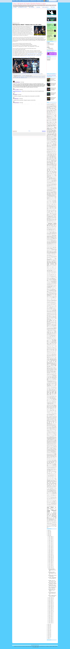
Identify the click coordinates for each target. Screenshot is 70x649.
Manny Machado (54, 332)
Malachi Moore (50, 330)
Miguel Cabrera (54, 355)
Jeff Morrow (50, 279)
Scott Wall (51, 468)
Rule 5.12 (52, 440)
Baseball (49, 134)
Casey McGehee (53, 170)
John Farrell (51, 293)
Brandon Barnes (49, 147)
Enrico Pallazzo (54, 228)
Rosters (51, 410)
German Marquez (50, 247)
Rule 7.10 (53, 447)
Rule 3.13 (53, 431)
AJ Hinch (53, 105)
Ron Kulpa (54, 406)
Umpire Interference (50, 509)
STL (47, 462)
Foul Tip (49, 238)
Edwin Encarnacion (54, 222)
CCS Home (14, 7)
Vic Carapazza (52, 515)
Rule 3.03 (55, 429)
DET (47, 192)
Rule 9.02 (54, 452)
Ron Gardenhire (54, 405)
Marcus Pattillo (49, 334)
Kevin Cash (53, 311)
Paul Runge (52, 384)
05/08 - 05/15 (50, 606)
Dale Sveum (52, 193)
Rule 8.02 (51, 450)
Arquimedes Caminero (49, 127)
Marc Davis (53, 333)
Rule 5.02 (51, 436)
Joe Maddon (50, 290)
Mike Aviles (53, 357)
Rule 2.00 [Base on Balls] (52, 415)
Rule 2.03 (48, 429)
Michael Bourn (54, 352)
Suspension (53, 480)
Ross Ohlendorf (52, 409)
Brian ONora (51, 156)
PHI (52, 378)
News (52, 371)
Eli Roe (53, 226)
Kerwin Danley (54, 310)
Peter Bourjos (48, 388)
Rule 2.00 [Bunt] (49, 416)
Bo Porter (52, 142)
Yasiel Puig (53, 522)
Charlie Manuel (52, 174)
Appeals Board (50, 125)
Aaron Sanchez (52, 107)
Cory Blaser (53, 188)
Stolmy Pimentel (52, 479)
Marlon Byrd (49, 341)
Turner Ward (53, 504)
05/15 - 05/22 (50, 605)
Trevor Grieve (48, 503)
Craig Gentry (54, 190)
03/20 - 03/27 (50, 615)
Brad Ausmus (54, 145)
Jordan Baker (53, 300)
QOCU (48, 392)
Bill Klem (52, 138)
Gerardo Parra (54, 246)
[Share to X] (29, 75)
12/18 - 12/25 (50, 537)
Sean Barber (48, 469)
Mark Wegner (54, 340)
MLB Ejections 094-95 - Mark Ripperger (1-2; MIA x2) (52, 573)
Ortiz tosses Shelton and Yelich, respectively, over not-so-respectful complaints (29, 73)
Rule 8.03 (55, 450)
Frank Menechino (54, 239)
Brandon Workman (54, 149)
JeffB (48, 42)
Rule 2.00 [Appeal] (49, 414)
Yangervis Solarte (49, 522)
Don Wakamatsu (54, 216)
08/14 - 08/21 (50, 560)
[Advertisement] (29, 15)
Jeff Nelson (54, 279)
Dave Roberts (54, 201)
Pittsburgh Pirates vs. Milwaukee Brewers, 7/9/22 (22, 57)
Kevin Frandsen (52, 312)
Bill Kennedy (48, 138)
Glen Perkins (54, 248)
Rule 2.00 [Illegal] (52, 420)
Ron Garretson (50, 406)
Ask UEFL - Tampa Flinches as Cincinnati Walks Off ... (52, 578)
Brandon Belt (53, 147)
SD (48, 461)
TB (47, 481)
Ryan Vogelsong (54, 459)
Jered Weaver (48, 281)
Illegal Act (54, 260)
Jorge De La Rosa (53, 301)
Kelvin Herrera (51, 309)
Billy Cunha (51, 140)
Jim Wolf (48, 287)
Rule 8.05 (52, 451)
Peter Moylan (52, 388)
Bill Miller (55, 138)
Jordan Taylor (48, 301)
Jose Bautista (52, 302)
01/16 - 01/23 (50, 621)
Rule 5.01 (48, 436)
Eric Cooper (48, 229)
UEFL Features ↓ (32, 7)
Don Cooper (53, 215)
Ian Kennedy (53, 259)
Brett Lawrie (53, 152)
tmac (55, 526)
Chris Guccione (51, 178)
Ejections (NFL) (53, 225)
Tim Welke (50, 490)
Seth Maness (50, 472)
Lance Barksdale (49, 320)
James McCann (49, 271)
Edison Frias (53, 221)
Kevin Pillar (50, 314)
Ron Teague (54, 407)
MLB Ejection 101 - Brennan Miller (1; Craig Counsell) (50, 25)
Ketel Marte (49, 311)
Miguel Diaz (49, 356)
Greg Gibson (53, 249)
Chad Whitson (50, 173)
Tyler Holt (55, 506)
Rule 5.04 (48, 437)
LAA (55, 318)
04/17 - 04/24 (50, 610)
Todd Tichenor (54, 492)
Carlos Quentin (52, 168)
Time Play (55, 490)
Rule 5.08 (55, 438)
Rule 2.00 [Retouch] (52, 425)
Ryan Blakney (53, 456)
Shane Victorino (54, 473)
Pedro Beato (52, 385)
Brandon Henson (54, 148)
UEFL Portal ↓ (53, 7)
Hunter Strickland (49, 258)
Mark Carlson (52, 336)
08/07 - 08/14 (50, 561)
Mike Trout (49, 364)
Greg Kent (48, 250)
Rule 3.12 (50, 431)
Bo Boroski (48, 142)
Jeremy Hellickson (49, 282)
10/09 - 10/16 (50, 550)
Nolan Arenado (54, 376)
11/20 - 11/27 (50, 542)
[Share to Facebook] (30, 75)
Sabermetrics (52, 462)
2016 (48, 630)
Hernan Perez (48, 256)
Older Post (43, 131)
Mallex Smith (51, 331)
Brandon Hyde (49, 149)
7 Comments (24, 75)
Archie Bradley (53, 126)
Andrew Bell (49, 118)
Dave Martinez (54, 200)
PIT (15, 77)
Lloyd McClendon (53, 325)
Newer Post (15, 131)
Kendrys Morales (49, 310)
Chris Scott (49, 180)
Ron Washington (50, 408)
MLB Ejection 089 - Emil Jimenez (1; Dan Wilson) (53, 93)
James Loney (53, 270)
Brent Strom (53, 151)
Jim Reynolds (49, 286)
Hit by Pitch (53, 256)
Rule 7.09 (49, 447)
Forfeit (55, 237)
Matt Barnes (53, 345)
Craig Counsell (49, 190)
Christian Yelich (53, 181)
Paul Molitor (52, 383)
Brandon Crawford (49, 148)
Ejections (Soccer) (49, 226)
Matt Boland (51, 346)
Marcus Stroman (54, 334)
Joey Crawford (54, 291)
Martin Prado (49, 342)
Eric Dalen (53, 229)
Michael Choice (49, 353)
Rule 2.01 (54, 428)
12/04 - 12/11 (50, 540)
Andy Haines (54, 120)
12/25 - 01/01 (50, 536)
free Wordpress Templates (48, 646)
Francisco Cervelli (49, 239)
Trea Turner (48, 502)
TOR (55, 481)
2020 (48, 625)
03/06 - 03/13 (50, 617)
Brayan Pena (49, 150)
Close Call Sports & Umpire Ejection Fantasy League (29, 3)
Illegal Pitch (53, 261)
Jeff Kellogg (52, 278)
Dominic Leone (49, 215)
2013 (48, 634)
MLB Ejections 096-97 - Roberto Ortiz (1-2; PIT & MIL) (52, 570)
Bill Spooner (49, 139)
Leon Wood (51, 324)
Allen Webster (51, 117)
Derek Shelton (49, 210)
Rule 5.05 (52, 437)
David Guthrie (48, 204)
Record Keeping (52, 396)
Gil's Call (49, 248)
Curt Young (50, 191)
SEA (51, 461)
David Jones (53, 204)
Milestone (52, 365)
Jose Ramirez (51, 303)
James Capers (49, 269)
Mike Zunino (48, 365)
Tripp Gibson (53, 503)
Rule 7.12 (48, 448)
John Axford (53, 292)
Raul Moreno (52, 395)
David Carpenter (49, 203)
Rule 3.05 (49, 430)
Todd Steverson (49, 492)
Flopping (48, 237)
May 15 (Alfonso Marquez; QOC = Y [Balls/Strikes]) (34, 53)
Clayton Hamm (54, 182)
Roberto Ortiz (23, 77)
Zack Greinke (52, 526)
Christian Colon (48, 181)
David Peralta (52, 205)
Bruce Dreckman (52, 159)
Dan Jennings (52, 195)
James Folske (53, 269)
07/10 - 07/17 (50, 566)
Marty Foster (53, 342)
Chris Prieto (51, 179)
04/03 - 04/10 (50, 612)
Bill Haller (51, 137)
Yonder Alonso (49, 524)
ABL (51, 104)
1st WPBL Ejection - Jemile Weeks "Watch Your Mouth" (49, 36)
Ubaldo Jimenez (53, 508)
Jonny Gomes (48, 300)
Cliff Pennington (49, 184)
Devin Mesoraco (52, 212)
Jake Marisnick (52, 267)
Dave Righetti (49, 201)
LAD (49, 319)
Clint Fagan (53, 184)
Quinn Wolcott (49, 393)
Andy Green (49, 120)
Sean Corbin (53, 469)
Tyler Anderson (48, 505)
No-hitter (54, 375)
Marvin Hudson (49, 343)
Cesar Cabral (49, 172)
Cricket (47, 191)
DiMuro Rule (52, 213)
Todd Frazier (54, 491)
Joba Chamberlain (52, 288)
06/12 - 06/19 (50, 600)
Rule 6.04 (51, 442)
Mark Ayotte (52, 335)
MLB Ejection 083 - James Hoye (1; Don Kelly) (53, 98)
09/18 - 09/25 (50, 554)
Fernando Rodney (49, 235)
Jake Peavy (51, 268)
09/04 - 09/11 (50, 556)
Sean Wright (48, 471)
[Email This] (27, 75)
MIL (13, 77)
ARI (50, 106)
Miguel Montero (53, 356)
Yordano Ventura (54, 524)
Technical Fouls (49, 483)
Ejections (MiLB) (49, 224)
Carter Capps (52, 169)
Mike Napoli (53, 362)
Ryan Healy (48, 458)
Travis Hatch (50, 500)
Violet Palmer (50, 517)
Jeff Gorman (52, 277)
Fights (49, 236)
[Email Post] (26, 75)
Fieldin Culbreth (54, 235)
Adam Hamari (51, 108)
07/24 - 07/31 (50, 564)
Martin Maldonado (54, 341)
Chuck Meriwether (49, 182)
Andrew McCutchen (54, 118)
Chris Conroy (48, 177)
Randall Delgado (53, 394)
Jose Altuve (48, 302)
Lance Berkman (52, 321)
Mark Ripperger (54, 339)
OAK (48, 377)
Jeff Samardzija (50, 280)
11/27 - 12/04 (50, 541)
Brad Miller (49, 146)
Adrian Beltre (51, 109)
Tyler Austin (52, 505)
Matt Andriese (49, 345)
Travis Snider (49, 501)
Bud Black (49, 162)
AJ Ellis (50, 105)
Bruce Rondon (48, 160)
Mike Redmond (49, 363)
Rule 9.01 (50, 452)
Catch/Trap (55, 171)
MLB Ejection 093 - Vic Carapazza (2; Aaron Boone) (53, 89)
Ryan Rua (50, 459)
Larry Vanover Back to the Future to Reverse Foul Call (52, 593)
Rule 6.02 (51, 441)
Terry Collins (51, 484)
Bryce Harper (48, 161)
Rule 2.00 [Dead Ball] (53, 417)
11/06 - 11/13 (50, 545)
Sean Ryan (54, 470)
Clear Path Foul (54, 183)
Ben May (55, 135)
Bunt (47, 163)
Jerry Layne (53, 283)
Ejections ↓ (38, 7)
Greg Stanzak (52, 250)
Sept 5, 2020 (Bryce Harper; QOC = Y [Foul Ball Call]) (33, 55)
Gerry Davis (54, 247)
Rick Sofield (50, 399)
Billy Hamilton (54, 140)
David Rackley (51, 206)
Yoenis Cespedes (54, 523)
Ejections (50, 223)
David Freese (54, 203)
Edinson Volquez (49, 221)
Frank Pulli (49, 240)
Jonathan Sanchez (53, 299)
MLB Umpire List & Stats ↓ (22, 7)
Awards (53, 130)
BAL (50, 131)
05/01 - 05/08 (50, 607)
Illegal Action (48, 261)
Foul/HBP (53, 238)
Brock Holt (51, 158)
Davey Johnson (50, 202)
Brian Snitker (51, 157)
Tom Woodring (53, 495)
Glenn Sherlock (48, 249)
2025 (48, 531)
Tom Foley (49, 493)
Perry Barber (51, 386)
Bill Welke (53, 139)
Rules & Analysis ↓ (45, 7)
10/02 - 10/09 (50, 551)
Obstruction (53, 377)
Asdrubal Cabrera (51, 128)
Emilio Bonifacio (52, 227)
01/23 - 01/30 (50, 620)
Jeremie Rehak (53, 281)
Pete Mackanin (48, 387)
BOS (53, 131)
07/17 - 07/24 (50, 565)
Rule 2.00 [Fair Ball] (51, 418)
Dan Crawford (52, 194)
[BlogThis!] (28, 75)
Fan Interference (49, 233)
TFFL (52, 481)
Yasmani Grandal (49, 523)
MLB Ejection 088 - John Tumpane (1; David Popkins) (53, 84)
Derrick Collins (54, 210)
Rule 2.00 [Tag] (49, 428)
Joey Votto (49, 292)
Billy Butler (48, 140)
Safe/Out (48, 463)
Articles (55, 127)
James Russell (54, 271)
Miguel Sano (48, 357)
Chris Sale (55, 179)
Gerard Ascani (50, 246)
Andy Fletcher (54, 119)
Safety (52, 463)
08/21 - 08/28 (50, 559)
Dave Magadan (49, 200)
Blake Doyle (49, 141)
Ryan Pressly (52, 458)
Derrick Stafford (50, 211)
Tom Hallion (53, 493)
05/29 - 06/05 (50, 602)
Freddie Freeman (53, 240)
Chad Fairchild (54, 172)
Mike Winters (53, 364)
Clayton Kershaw (49, 183)
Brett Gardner (48, 152)
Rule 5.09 (49, 439)
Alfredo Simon (52, 116)
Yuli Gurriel (49, 525)
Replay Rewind (52, 397)
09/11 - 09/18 (50, 555)
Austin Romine (54, 129)
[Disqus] (29, 92)
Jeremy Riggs (53, 282)
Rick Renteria (52, 398)
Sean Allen (54, 468)
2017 (48, 629)
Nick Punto (50, 375)
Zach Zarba (48, 526)
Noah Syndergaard (49, 376)
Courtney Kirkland (49, 189)
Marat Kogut (49, 333)
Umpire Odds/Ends (51, 510)
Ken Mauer (54, 309)
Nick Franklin (52, 373)
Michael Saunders (49, 354)
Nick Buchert (48, 373)
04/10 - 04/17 (50, 611)
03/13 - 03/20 (50, 616)
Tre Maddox (53, 501)
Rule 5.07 (51, 438)
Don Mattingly (49, 216)
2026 (48, 530)
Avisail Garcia (48, 130)
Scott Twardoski (52, 467)
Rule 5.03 (54, 436)
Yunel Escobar (53, 525)
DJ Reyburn (51, 192)
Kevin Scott (54, 314)
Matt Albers (55, 344)
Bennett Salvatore (50, 136)
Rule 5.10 (54, 439)
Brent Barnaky (49, 151)
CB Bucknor (51, 163)
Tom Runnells (52, 494)
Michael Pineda (54, 353)
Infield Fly (54, 262)
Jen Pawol (54, 280)
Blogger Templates (54, 646)
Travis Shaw (54, 500)
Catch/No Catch (49, 171)
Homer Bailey (51, 257)
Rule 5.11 (48, 440)
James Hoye (49, 270)
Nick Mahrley (52, 374)
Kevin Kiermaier (52, 313)
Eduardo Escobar (49, 222)
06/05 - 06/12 (50, 601)
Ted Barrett (54, 483)
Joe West (55, 290)
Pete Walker (53, 387)
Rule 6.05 (55, 442)
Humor (55, 257)
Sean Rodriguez (49, 470)
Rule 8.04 (49, 451)
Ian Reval (51, 260)
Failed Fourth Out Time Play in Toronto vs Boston (53, 79)
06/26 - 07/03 (50, 597)
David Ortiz (48, 205)
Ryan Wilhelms (49, 460)
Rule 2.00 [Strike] (52, 427)
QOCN (17, 77)
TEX (49, 481)
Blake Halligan (53, 141)
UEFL (26, 77)
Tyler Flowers (51, 506)
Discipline (51, 214)
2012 (48, 635)
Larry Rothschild (51, 322)
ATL (52, 106)
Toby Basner (50, 491)
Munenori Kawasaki (53, 367)
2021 (48, 624)
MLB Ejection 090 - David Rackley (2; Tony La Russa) (51, 590)
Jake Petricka (54, 268)
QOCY (20, 77)
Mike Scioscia (54, 363)
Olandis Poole (49, 378)
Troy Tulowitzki (49, 504)
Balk (55, 131)
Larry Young (52, 323)
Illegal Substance (49, 262)
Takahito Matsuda (51, 482)
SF (54, 461)
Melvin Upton (50, 352)
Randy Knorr (48, 395)
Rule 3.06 (53, 430)
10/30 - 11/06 (50, 546)
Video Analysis (54, 516)
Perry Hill (55, 386)
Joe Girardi (52, 289)
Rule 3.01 (51, 429)
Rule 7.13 (52, 448)
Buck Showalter (54, 161)
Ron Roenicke (50, 407)
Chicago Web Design (42, 646)
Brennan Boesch (54, 150)
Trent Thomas (53, 502)
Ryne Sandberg (54, 460)
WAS (54, 517)
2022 (48, 535)
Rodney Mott (48, 405)
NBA (47, 368)
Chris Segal (53, 180)
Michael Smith (53, 354)
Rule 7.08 (55, 446)
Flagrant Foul (53, 236)
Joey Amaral (50, 291)
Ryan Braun (48, 457)
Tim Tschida (52, 489)
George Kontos (52, 245)
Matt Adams (51, 344)
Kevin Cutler (48, 312)
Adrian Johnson (53, 110)
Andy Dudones (49, 119)
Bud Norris (54, 162)
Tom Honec (48, 494)
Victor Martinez (48, 516)
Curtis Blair (54, 191)
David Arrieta (54, 202)
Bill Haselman (54, 137)
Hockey (48, 257)
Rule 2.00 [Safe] (49, 426)
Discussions (54, 214)
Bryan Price (53, 160)
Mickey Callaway (49, 355)
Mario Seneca (48, 335)
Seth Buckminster (54, 471)
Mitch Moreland (52, 366)
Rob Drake (54, 399)
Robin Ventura (49, 403)
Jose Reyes (55, 303)
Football (52, 237)
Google (35, 646)
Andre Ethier (55, 117)
